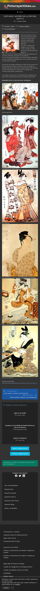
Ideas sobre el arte (9, 538)
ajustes (17, 584)
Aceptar (6, 588)
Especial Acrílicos (10, 497)
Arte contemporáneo (11, 485)
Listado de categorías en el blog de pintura (17, 567)
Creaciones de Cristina (10, 547)
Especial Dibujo (9, 504)
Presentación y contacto (11, 532)
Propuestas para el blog (11, 541)
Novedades (7, 573)
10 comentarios (10, 29)
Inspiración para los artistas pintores (15, 535)
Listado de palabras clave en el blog (15, 570)
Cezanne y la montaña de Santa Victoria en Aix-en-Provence (20, 426)
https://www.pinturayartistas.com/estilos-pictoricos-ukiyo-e (19, 383)
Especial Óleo (8, 489)
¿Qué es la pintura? (20, 438)
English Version (8, 576)
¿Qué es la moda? (20, 413)
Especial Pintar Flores (11, 500)
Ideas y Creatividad (10, 508)
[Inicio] (14, 21)
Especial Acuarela (10, 493)
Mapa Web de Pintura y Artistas (13, 563)
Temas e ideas (24, 26)
